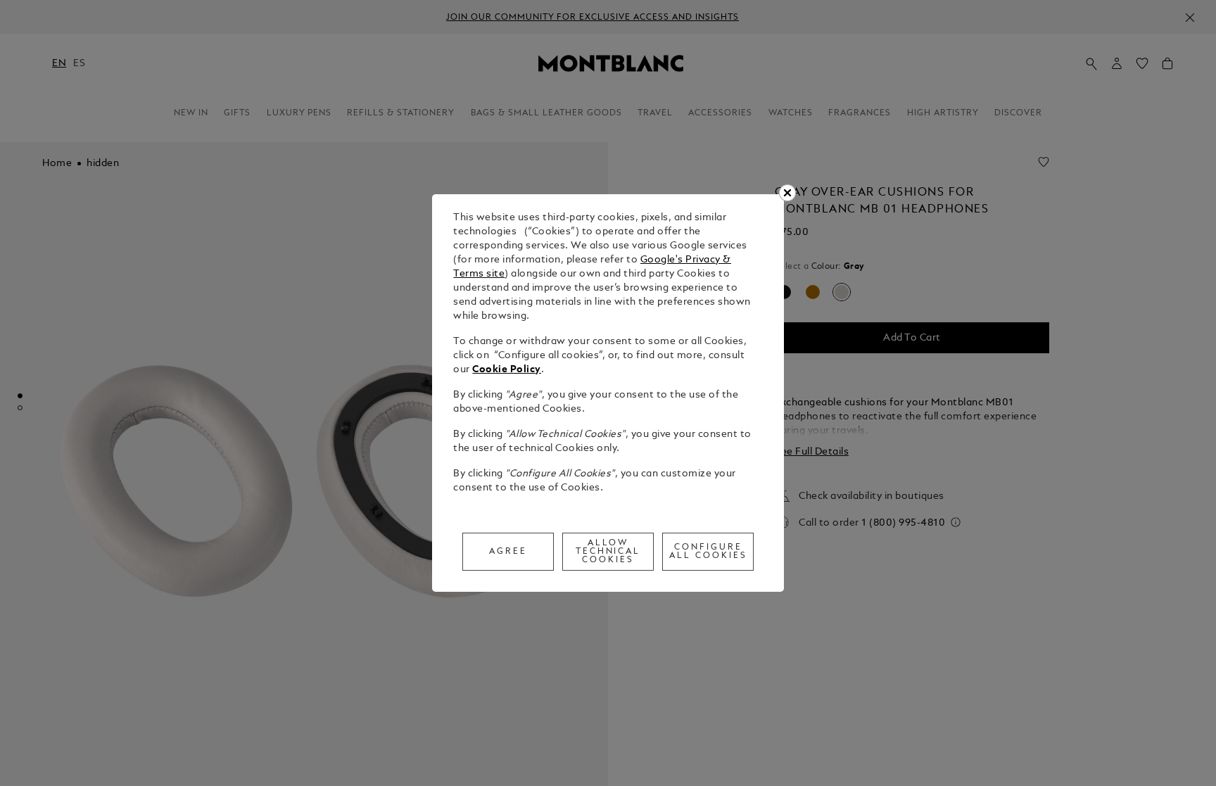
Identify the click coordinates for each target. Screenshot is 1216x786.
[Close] (787, 192)
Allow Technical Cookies (608, 551)
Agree (508, 551)
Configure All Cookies (708, 551)
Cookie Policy (506, 369)
